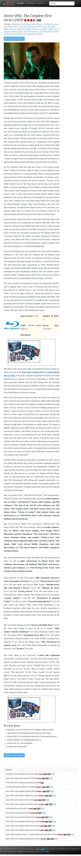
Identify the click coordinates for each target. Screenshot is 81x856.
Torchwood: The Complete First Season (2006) (22, 774)
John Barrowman (31, 31)
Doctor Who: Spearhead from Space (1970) (21, 817)
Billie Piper (42, 26)
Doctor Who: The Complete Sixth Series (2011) (22, 804)
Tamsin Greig (17, 31)
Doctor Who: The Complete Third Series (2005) (22, 826)
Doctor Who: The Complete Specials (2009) (21, 791)
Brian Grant (13, 26)
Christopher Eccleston (30, 29)
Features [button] (41, 3)
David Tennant (30, 26)
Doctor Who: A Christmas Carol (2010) (19, 800)
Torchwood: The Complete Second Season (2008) (23, 783)
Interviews (31, 3)
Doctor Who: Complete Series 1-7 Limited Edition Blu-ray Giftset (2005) (31, 834)
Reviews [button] (20, 3)
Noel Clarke (29, 34)
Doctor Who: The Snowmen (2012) (18, 813)
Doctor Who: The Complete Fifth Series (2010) (22, 795)
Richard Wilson (16, 34)
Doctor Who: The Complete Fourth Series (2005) (23, 830)
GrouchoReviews (10, 3)
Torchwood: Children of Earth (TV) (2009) (21, 787)
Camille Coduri (46, 29)
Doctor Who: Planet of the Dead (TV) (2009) (21, 778)
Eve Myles (39, 34)
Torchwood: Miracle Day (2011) (17, 808)
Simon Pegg (15, 29)
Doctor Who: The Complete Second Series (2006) (23, 821)
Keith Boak (25, 24)
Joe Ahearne (48, 24)
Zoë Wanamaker (46, 31)
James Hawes (36, 24)
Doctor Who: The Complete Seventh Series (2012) (23, 839)
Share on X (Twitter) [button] (15, 39)
